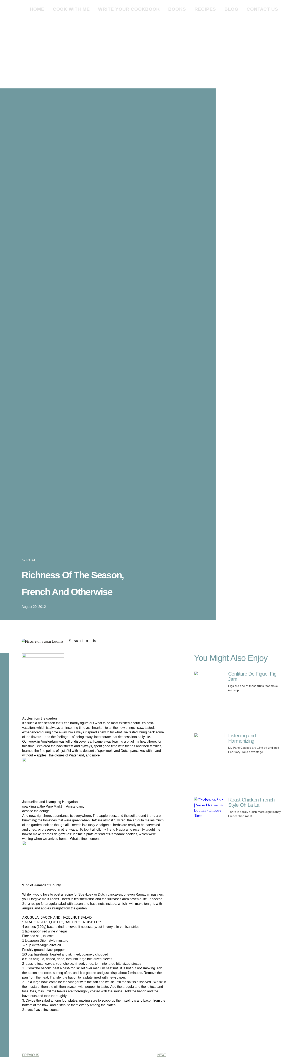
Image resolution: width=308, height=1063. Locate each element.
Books (177, 9)
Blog (231, 9)
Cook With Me (71, 9)
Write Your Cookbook (129, 9)
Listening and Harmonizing (242, 738)
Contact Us (262, 9)
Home (37, 9)
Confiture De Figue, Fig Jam (252, 676)
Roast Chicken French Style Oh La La (251, 802)
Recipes (205, 9)
